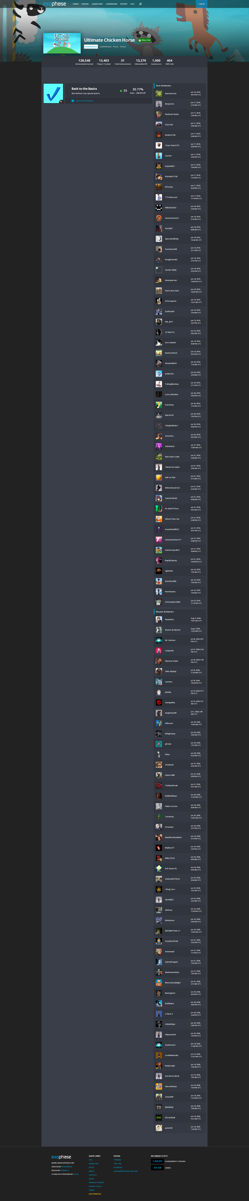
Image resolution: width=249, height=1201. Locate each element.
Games (76, 4)
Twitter (117, 1163)
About (92, 1171)
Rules (91, 1167)
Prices (115, 46)
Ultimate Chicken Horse (109, 40)
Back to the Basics (84, 88)
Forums (85, 4)
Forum (123, 46)
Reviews (123, 4)
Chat (132, 4)
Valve (75, 1174)
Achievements (91, 46)
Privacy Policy (95, 1186)
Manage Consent (96, 1182)
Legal (91, 1179)
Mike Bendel (67, 1166)
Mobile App (94, 1163)
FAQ (90, 1160)
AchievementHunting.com (125, 1171)
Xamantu (65, 1170)
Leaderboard (111, 4)
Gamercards (97, 4)
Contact (93, 1175)
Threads (117, 1160)
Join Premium (95, 1194)
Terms (92, 1190)
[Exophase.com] (56, 4)
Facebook (118, 1167)
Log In (202, 4)
